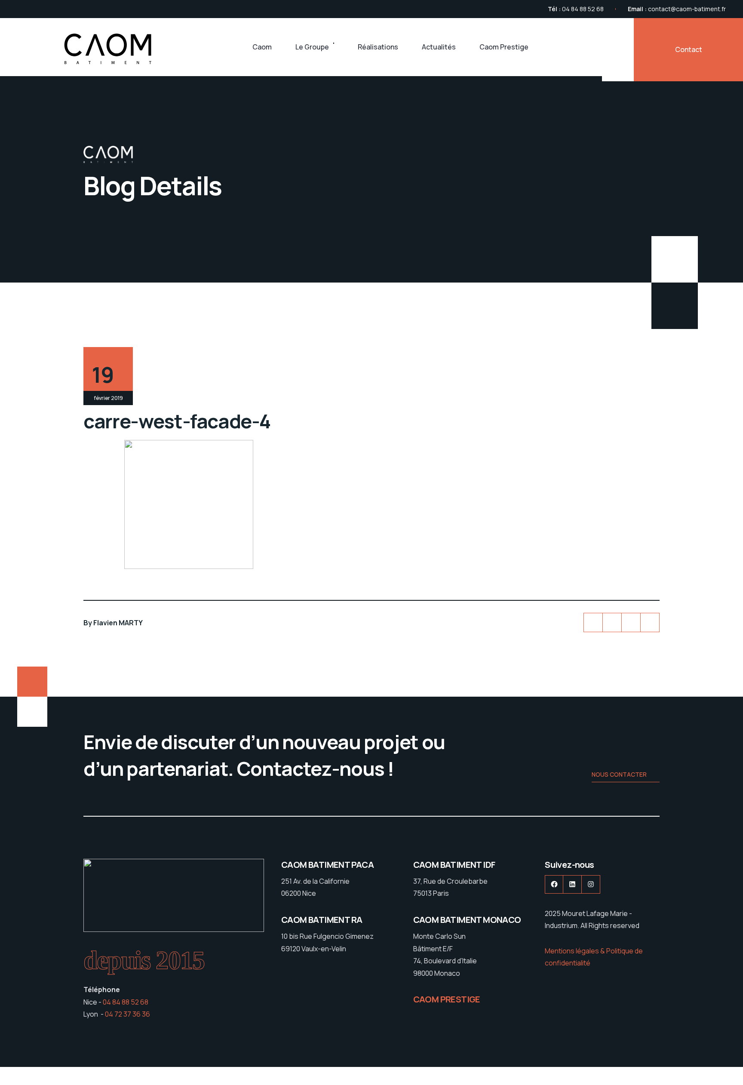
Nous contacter (619, 774)
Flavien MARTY (118, 622)
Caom (262, 47)
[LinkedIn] (631, 622)
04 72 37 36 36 (127, 1014)
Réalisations (378, 47)
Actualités (439, 47)
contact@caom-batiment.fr (687, 9)
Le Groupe (312, 47)
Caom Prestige (503, 47)
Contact (688, 49)
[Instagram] (650, 622)
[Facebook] (612, 622)
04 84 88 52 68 (583, 9)
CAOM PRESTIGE (446, 999)
